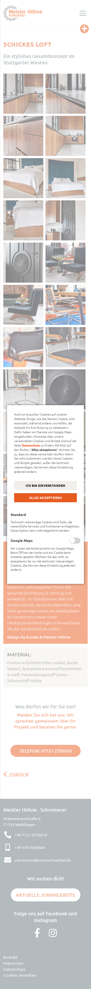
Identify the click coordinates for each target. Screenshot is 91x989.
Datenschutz (31, 445)
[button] (45, 485)
